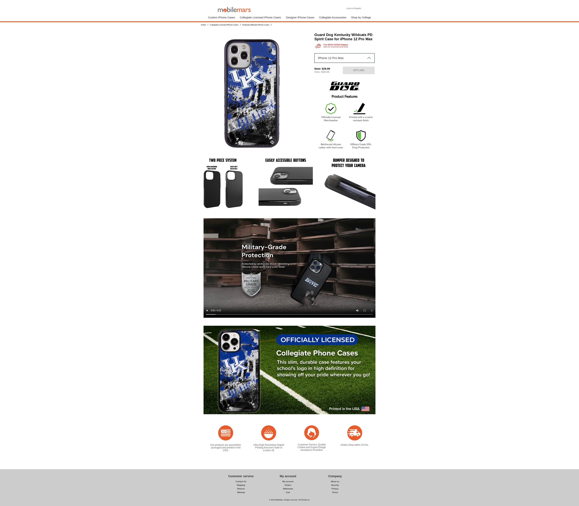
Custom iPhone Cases (221, 17)
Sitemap (241, 492)
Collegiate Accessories (332, 17)
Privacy (335, 488)
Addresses (288, 488)
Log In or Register (353, 8)
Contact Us (241, 481)
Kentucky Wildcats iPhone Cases (255, 25)
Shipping (241, 485)
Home (203, 25)
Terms (335, 492)
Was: (317, 71)
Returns (241, 488)
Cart (288, 492)
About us (335, 481)
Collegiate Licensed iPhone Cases (260, 17)
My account (287, 481)
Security (335, 485)
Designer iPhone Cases (300, 17)
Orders (288, 485)
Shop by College (361, 17)
